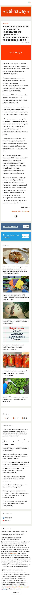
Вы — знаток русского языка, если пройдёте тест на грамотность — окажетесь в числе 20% (13, 470)
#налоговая (25, 211)
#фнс (19, 211)
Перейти (25, 236)
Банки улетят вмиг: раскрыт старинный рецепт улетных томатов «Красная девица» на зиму (15, 503)
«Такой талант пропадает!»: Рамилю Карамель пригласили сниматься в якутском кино (14, 479)
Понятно (16, 592)
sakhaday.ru (13, 553)
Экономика (5, 23)
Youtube (7, 520)
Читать (26, 226)
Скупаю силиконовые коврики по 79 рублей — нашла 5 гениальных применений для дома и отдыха (16, 442)
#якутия (14, 211)
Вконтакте (8, 517)
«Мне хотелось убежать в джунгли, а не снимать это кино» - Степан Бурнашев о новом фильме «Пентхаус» (15, 456)
